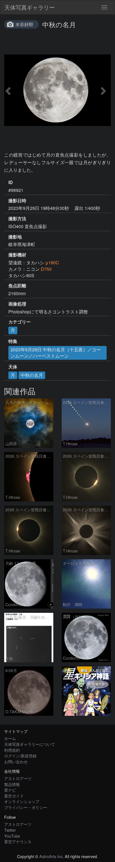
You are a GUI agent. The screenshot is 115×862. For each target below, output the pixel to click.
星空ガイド (14, 796)
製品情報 (12, 784)
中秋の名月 (32, 375)
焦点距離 (17, 286)
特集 (12, 341)
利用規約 (12, 750)
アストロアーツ (18, 778)
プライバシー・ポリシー (25, 807)
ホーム (10, 738)
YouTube (12, 836)
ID (10, 182)
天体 (12, 367)
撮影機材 (17, 255)
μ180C (52, 262)
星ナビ (10, 790)
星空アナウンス (18, 841)
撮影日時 (17, 201)
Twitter (10, 830)
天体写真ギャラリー (29, 7)
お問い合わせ (16, 761)
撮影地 (15, 237)
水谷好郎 (24, 24)
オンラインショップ (21, 801)
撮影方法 (17, 219)
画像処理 (17, 304)
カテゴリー (19, 322)
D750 (46, 269)
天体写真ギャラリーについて (29, 744)
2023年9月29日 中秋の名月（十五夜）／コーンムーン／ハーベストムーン (56, 352)
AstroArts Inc (51, 856)
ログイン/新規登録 (20, 755)
